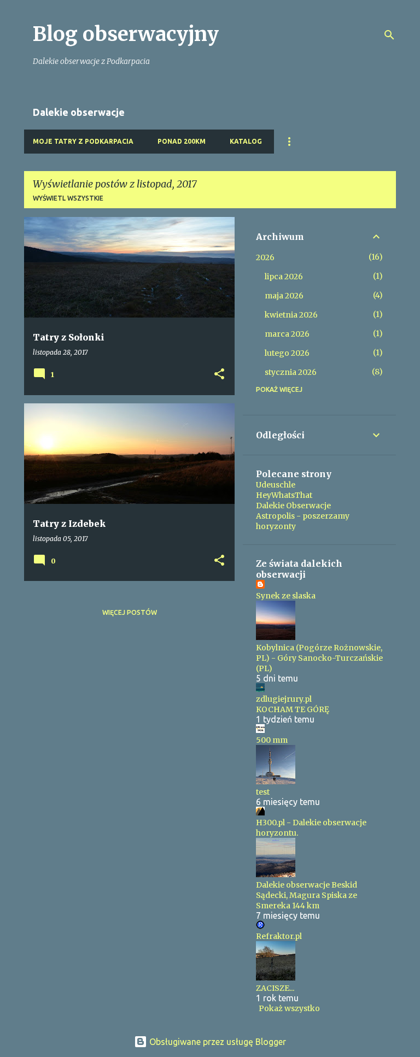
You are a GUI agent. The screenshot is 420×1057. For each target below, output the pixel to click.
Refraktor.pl (279, 936)
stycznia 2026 (291, 372)
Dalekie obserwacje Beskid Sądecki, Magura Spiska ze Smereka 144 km (306, 895)
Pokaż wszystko (289, 1008)
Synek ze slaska (286, 596)
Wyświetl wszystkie (68, 198)
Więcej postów (129, 612)
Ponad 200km (182, 141)
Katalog (246, 141)
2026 (265, 257)
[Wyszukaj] (389, 35)
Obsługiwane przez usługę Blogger (216, 1042)
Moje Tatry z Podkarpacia (83, 141)
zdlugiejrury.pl (284, 699)
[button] (219, 374)
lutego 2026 (287, 353)
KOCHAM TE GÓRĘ (292, 709)
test (263, 792)
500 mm (272, 740)
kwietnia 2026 (291, 315)
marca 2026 (287, 334)
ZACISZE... (275, 988)
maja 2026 (284, 296)
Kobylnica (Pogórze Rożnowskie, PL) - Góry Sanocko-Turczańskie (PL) (319, 658)
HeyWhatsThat (284, 495)
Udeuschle (275, 485)
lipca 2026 (284, 276)
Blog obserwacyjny (126, 34)
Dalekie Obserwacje (293, 505)
